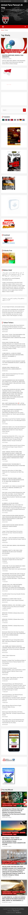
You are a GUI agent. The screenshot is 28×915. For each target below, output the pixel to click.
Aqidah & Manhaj (7, 50)
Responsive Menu (25, 1)
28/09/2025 (5, 817)
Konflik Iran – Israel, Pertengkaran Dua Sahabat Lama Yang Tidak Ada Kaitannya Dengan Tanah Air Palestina (14, 539)
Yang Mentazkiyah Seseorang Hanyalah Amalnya (13, 594)
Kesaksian (22, 50)
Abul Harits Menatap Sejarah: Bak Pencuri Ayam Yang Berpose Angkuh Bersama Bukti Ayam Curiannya (13, 560)
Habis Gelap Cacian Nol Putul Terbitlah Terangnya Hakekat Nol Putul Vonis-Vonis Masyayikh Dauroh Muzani (13, 420)
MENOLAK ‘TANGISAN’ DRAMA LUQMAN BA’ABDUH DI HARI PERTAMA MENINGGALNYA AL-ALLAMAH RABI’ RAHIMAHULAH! (13, 480)
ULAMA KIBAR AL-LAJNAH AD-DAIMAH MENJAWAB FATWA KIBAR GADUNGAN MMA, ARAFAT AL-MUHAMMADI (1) (13, 355)
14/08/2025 (5, 846)
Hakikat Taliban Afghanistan (8, 655)
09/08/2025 (5, 902)
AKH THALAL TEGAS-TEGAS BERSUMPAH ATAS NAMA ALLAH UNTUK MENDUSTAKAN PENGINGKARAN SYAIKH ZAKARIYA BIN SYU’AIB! (13, 336)
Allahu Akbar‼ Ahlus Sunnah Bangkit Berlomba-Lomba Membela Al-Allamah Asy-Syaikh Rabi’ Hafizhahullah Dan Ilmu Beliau (13, 721)
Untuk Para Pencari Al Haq (17, 909)
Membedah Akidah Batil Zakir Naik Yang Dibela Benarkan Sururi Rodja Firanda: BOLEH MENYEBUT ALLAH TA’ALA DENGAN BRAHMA (14, 633)
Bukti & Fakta (15, 50)
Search (24, 110)
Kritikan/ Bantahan (7, 51)
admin (9, 58)
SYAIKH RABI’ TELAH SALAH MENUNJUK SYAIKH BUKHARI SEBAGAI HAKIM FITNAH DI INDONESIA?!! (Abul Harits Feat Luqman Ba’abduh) (14, 567)
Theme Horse (16, 910)
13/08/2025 (5, 876)
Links (14, 51)
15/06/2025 (5, 58)
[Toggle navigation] (3, 26)
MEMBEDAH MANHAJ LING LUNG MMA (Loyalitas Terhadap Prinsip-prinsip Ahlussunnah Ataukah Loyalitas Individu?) (13, 607)
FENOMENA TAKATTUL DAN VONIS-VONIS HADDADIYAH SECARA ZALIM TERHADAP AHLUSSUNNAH (12, 552)
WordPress (18, 912)
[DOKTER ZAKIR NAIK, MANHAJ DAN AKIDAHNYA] (14, 45)
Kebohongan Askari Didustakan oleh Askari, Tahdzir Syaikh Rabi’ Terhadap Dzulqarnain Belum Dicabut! (13, 713)
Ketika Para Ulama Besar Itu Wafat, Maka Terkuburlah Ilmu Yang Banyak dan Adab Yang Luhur (12, 472)
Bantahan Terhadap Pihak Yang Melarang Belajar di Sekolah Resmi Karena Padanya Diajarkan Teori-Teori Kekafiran (14, 662)
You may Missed (7, 790)
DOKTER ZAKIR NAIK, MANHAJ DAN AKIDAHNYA (13, 545)
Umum (18, 51)
